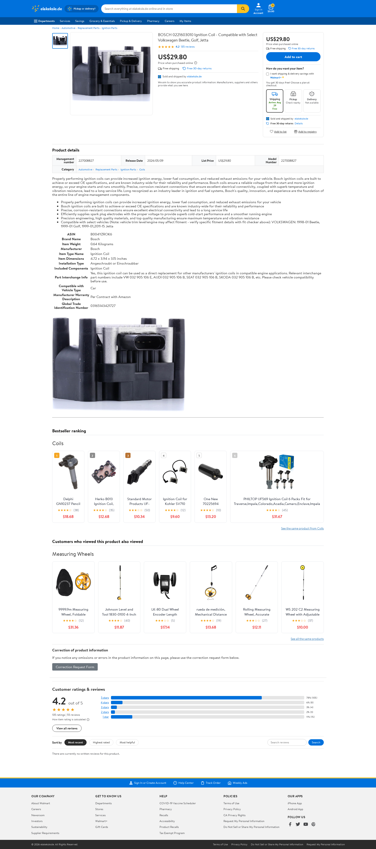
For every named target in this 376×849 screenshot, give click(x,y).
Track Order (213, 783)
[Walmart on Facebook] (290, 824)
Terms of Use (231, 803)
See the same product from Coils (302, 528)
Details (299, 123)
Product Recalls (169, 827)
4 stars (105, 702)
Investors (36, 821)
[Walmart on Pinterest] (313, 824)
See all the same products (307, 639)
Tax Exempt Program (172, 833)
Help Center (186, 783)
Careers (169, 21)
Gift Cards (101, 827)
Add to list (280, 131)
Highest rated (101, 742)
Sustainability (39, 827)
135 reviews (188, 46)
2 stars (105, 712)
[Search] (243, 8)
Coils (142, 169)
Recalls (163, 815)
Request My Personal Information (243, 821)
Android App (295, 809)
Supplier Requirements (45, 833)
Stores (99, 809)
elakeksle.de (194, 76)
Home (55, 28)
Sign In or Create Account (150, 783)
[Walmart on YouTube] (305, 824)
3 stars (105, 707)
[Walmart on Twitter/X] (297, 824)
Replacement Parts (88, 28)
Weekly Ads (240, 783)
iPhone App (295, 803)
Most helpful (127, 742)
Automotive (68, 28)
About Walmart (40, 803)
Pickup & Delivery (131, 21)
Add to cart (293, 56)
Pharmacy (153, 21)
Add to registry (307, 131)
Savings (79, 21)
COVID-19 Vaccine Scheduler (177, 803)
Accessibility (167, 821)
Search (316, 742)
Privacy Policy (232, 809)
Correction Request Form (75, 666)
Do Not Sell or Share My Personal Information (251, 827)
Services (65, 21)
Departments (46, 21)
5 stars (105, 697)
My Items (185, 21)
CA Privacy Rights (234, 815)
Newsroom (38, 815)
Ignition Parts (109, 28)
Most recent (75, 742)
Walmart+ (101, 821)
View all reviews (66, 728)
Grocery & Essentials (102, 21)
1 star (106, 716)
